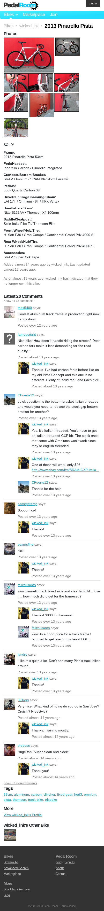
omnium (90, 794)
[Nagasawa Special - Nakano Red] (10, 835)
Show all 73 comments (18, 301)
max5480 (9, 312)
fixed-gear (64, 794)
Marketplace (34, 14)
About (60, 868)
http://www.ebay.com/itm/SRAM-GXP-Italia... (65, 470)
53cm (8, 794)
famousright (9, 339)
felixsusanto (9, 589)
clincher (49, 794)
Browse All (11, 862)
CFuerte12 (9, 399)
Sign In (69, 862)
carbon (36, 794)
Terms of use (68, 905)
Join (53, 14)
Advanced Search (16, 868)
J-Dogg (9, 704)
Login (93, 3)
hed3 (78, 794)
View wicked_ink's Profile (23, 815)
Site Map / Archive (17, 889)
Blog (7, 895)
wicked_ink (59, 264)
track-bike (35, 799)
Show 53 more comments (20, 783)
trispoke (51, 799)
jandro (9, 659)
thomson (19, 799)
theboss (9, 750)
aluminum (21, 794)
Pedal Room (21, 5)
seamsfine (9, 549)
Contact (61, 874)
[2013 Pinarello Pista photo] (29, 40)
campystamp (9, 508)
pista (7, 799)
